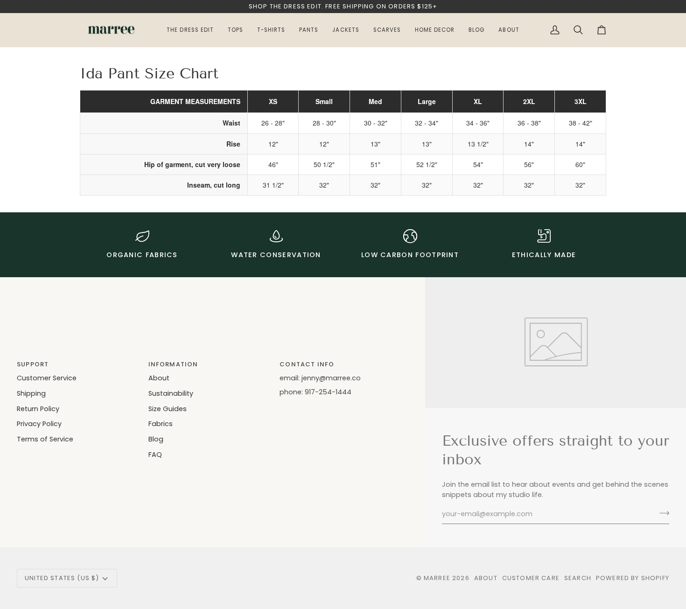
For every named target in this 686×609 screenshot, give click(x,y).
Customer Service (47, 378)
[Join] (661, 512)
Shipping (31, 393)
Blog (155, 439)
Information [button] (173, 364)
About (158, 378)
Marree (437, 578)
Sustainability (170, 393)
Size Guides (167, 408)
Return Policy (38, 408)
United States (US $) (62, 578)
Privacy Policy (39, 423)
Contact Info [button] (307, 364)
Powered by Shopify (632, 578)
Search (577, 578)
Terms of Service (45, 439)
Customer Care (531, 578)
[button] (508, 30)
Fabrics (160, 423)
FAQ (155, 454)
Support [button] (33, 364)
